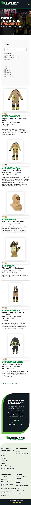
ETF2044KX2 (11, 116)
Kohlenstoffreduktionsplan (8, 488)
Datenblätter (4, 476)
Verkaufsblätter (5, 479)
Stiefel (3, 463)
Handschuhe (4, 460)
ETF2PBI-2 (9, 219)
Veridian (17, 493)
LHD (16, 488)
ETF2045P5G (11, 168)
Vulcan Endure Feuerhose (12, 364)
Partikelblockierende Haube (13, 222)
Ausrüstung (4, 458)
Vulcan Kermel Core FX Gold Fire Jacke (14, 119)
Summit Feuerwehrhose (11, 170)
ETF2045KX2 (11, 310)
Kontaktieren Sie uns (15, 424)
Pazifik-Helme (19, 491)
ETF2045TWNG (12, 362)
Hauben (3, 455)
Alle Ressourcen (5, 495)
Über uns (17, 451)
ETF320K (8, 265)
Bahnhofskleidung (6, 466)
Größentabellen (5, 482)
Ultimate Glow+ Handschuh (13, 268)
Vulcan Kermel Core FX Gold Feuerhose (13, 313)
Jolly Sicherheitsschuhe (21, 485)
